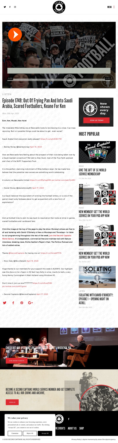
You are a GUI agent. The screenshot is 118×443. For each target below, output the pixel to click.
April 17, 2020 (38, 188)
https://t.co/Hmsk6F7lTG (51, 253)
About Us (72, 428)
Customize (15, 433)
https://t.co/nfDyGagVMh (40, 180)
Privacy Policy (76, 439)
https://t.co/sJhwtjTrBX (42, 283)
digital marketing (89, 439)
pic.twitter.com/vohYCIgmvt (14, 286)
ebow (100, 439)
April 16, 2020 (36, 147)
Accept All (45, 433)
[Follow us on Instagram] (15, 7)
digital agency (110, 439)
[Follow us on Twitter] (4, 7)
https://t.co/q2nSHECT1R (51, 139)
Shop (81, 428)
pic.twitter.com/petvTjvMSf (63, 180)
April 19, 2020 (32, 261)
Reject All (30, 433)
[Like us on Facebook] (10, 7)
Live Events (59, 428)
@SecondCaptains (16, 253)
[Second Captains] (59, 7)
